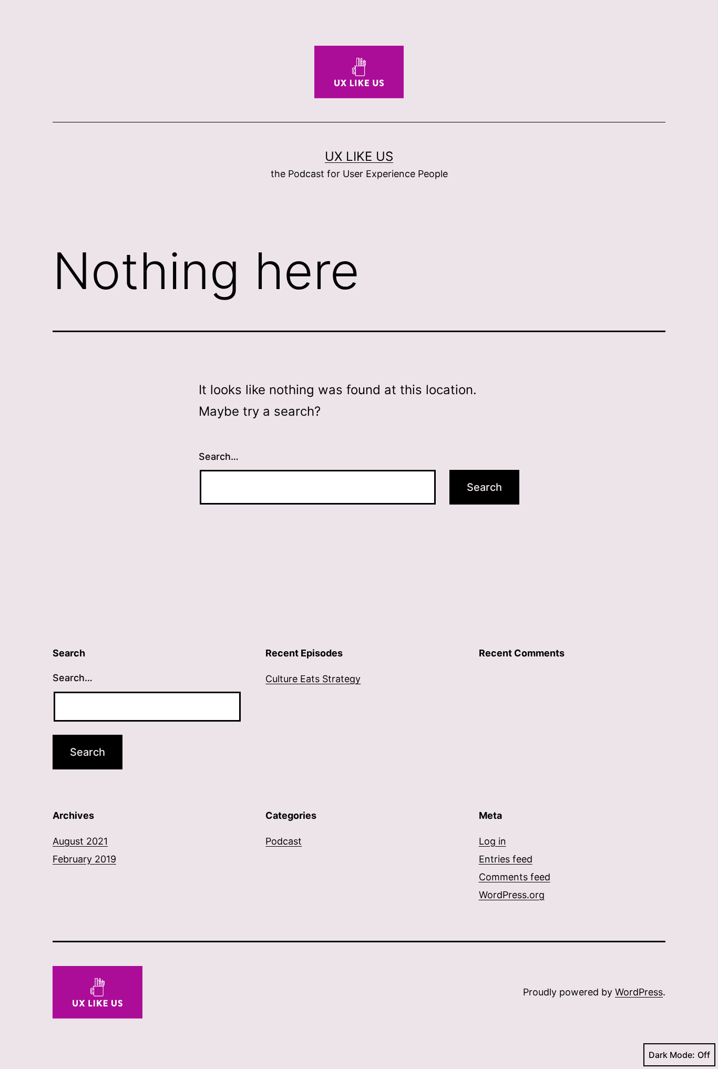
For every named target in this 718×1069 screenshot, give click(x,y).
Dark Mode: (672, 1055)
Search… (219, 456)
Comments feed (514, 876)
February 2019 (84, 859)
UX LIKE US (359, 156)
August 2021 (80, 841)
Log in (492, 841)
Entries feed (505, 859)
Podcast (283, 841)
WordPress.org (512, 894)
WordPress (639, 992)
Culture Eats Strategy (313, 678)
